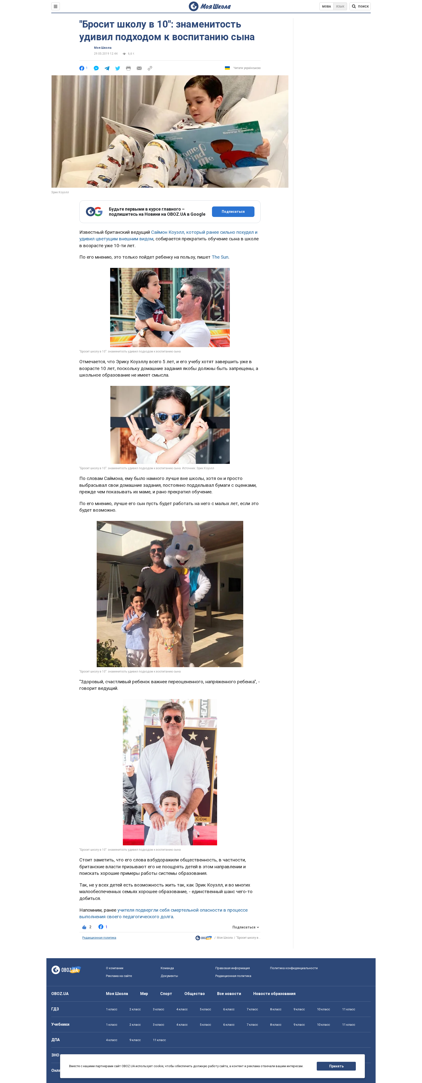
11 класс (348, 1009)
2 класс (135, 1009)
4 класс (182, 1009)
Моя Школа (102, 47)
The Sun (220, 257)
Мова (326, 6)
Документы (169, 976)
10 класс (323, 1009)
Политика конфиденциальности (294, 968)
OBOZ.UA (60, 993)
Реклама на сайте (119, 976)
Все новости (229, 993)
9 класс (299, 1009)
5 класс (205, 1009)
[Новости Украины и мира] (203, 939)
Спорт (166, 993)
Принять (336, 1066)
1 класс (111, 1009)
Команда (167, 968)
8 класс (275, 1009)
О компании (114, 968)
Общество (194, 993)
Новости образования (274, 993)
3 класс (158, 1009)
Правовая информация (232, 968)
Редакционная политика (99, 937)
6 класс (228, 1009)
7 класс (252, 1009)
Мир (144, 993)
